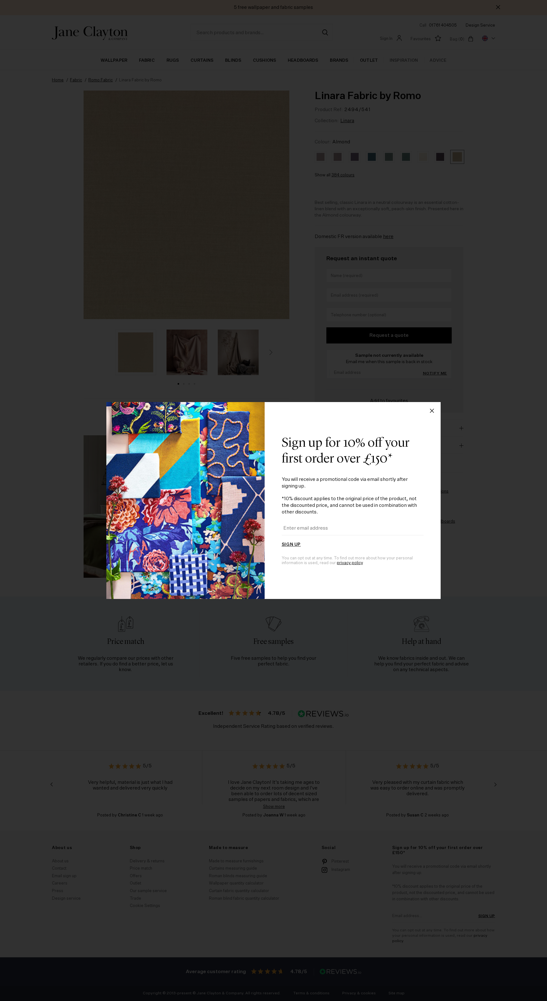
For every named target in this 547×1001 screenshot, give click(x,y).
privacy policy (350, 563)
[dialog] (273, 500)
